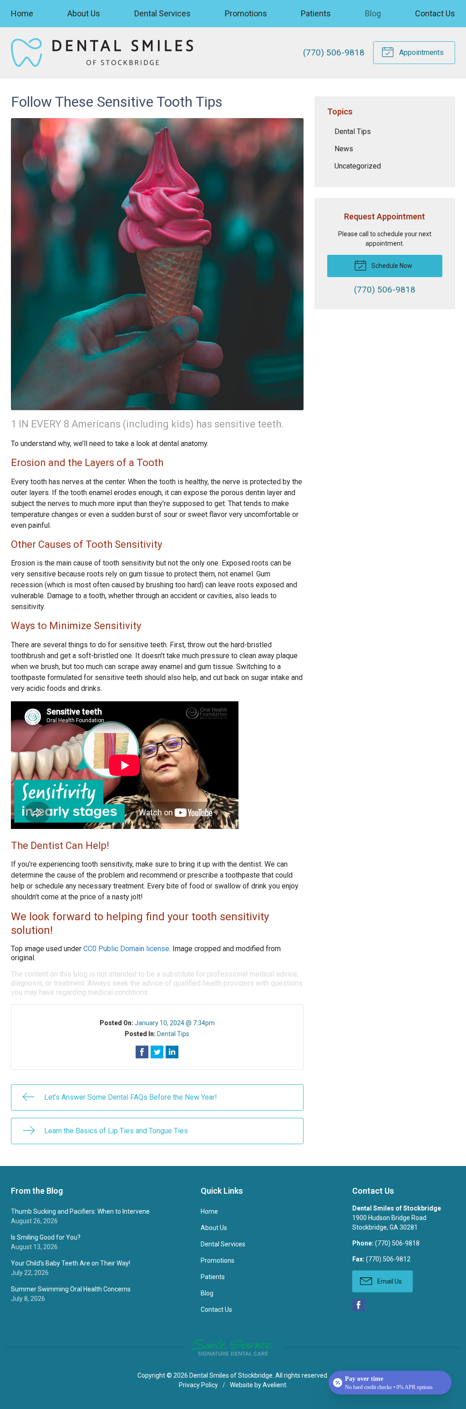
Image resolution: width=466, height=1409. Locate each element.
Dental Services (162, 13)
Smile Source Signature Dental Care (233, 1347)
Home (22, 13)
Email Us (389, 1281)
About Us (83, 13)
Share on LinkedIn (172, 1052)
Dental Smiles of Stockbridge (231, 1375)
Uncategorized (357, 166)
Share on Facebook (142, 1052)
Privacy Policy (198, 1385)
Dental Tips (173, 1033)
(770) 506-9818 (334, 52)
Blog (373, 13)
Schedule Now (391, 265)
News (343, 148)
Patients (316, 13)
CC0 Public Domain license (126, 948)
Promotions (246, 13)
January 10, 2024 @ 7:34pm (175, 1023)
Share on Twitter (157, 1052)
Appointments (420, 52)
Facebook (358, 1305)
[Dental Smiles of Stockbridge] (102, 52)
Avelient (274, 1385)
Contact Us (435, 13)
